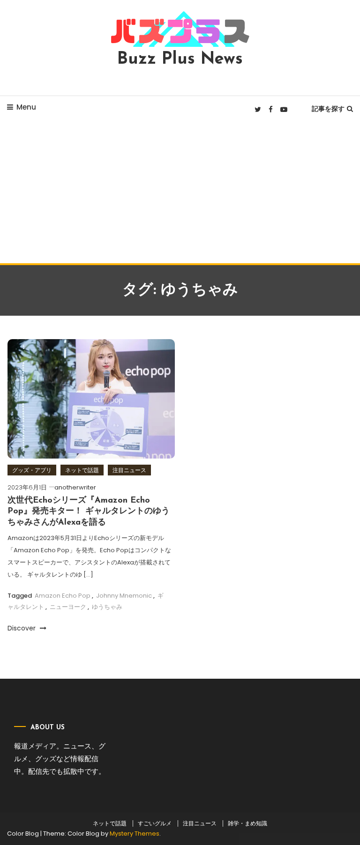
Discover (23, 628)
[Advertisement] (180, 193)
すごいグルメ (155, 823)
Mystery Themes (134, 833)
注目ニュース (129, 470)
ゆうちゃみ (107, 606)
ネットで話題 (82, 470)
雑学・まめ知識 (247, 823)
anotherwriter (75, 487)
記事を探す (328, 108)
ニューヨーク (68, 606)
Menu (26, 107)
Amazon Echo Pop (62, 595)
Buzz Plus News (180, 59)
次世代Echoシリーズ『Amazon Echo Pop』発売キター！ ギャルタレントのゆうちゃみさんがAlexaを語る (89, 512)
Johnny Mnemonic (124, 595)
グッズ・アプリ (32, 470)
